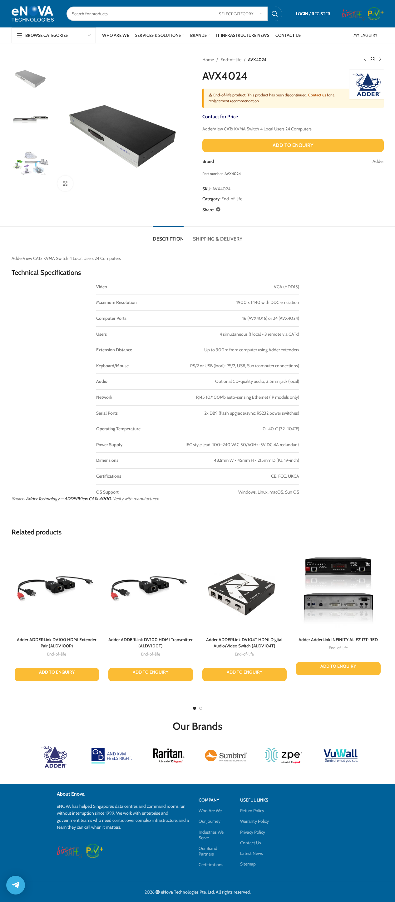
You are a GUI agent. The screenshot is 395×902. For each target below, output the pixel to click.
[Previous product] (365, 59)
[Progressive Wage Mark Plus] (376, 14)
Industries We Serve (211, 835)
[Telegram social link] (218, 209)
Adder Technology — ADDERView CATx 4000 (68, 498)
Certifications (211, 864)
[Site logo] (33, 13)
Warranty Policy (254, 821)
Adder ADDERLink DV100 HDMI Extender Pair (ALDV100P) (56, 643)
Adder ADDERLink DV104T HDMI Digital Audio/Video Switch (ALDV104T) (244, 643)
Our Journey (209, 821)
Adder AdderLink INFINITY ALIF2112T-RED (338, 639)
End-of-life (230, 59)
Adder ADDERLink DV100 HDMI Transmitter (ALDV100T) (150, 643)
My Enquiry (365, 34)
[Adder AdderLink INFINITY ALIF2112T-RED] (338, 588)
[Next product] (380, 59)
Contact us (317, 95)
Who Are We (210, 810)
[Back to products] (372, 59)
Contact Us (250, 843)
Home (208, 59)
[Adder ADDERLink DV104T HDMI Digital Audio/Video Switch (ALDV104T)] (244, 588)
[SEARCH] (275, 14)
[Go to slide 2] (200, 708)
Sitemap (248, 864)
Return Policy (252, 810)
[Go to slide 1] (194, 708)
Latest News (251, 853)
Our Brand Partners (208, 851)
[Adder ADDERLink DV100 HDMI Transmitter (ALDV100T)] (150, 588)
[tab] (168, 235)
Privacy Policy (252, 832)
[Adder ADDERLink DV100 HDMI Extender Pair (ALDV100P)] (57, 588)
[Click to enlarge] (65, 183)
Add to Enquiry (293, 145)
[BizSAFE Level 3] (353, 14)
